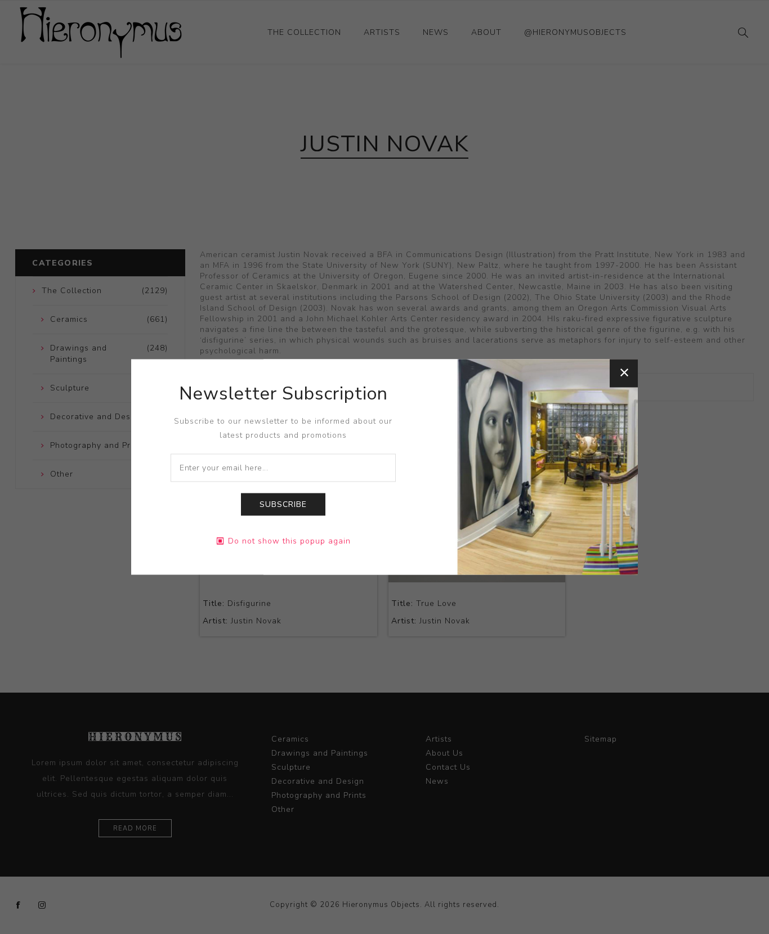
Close (624, 373)
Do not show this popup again (289, 541)
